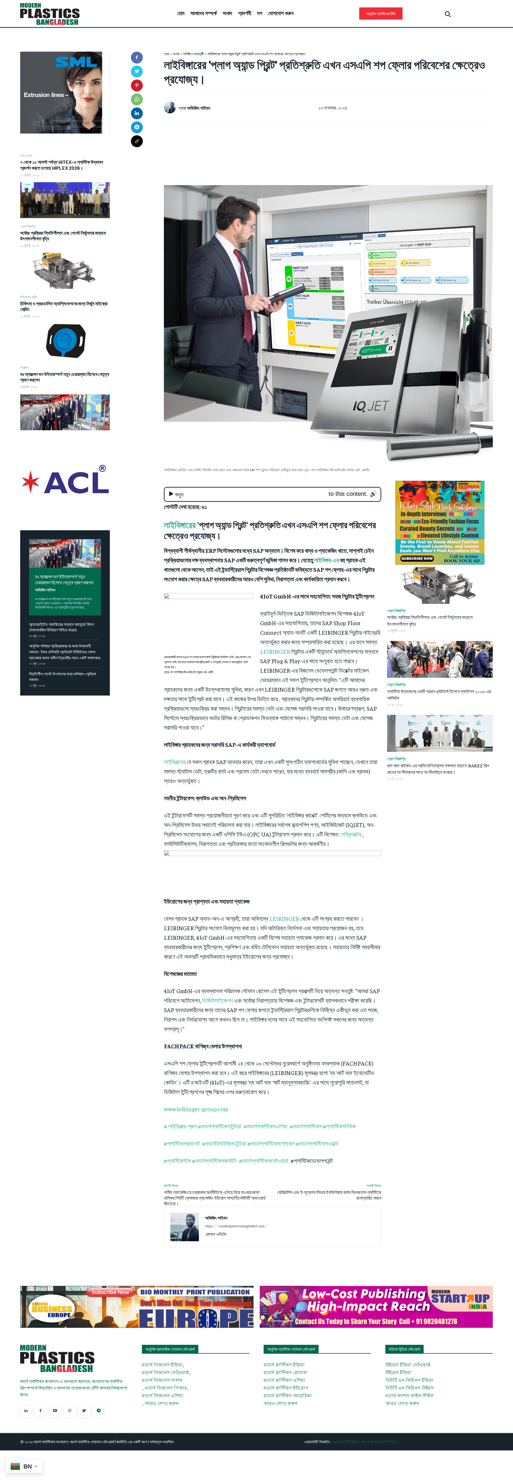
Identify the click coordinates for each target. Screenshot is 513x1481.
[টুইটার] (137, 71)
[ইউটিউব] (55, 1411)
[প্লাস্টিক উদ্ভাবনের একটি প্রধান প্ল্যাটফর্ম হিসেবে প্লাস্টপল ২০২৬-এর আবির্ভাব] (440, 659)
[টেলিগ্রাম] (137, 127)
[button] (447, 13)
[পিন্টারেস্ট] (137, 85)
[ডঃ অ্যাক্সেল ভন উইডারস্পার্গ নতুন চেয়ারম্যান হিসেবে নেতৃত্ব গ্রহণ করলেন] (65, 412)
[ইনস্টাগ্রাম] (69, 1411)
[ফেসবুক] (137, 58)
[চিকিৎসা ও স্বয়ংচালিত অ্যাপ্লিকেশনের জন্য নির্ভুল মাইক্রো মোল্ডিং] (65, 341)
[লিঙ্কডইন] (137, 113)
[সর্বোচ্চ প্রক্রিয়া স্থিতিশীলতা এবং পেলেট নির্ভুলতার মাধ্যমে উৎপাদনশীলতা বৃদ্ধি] (65, 271)
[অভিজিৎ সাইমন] (171, 107)
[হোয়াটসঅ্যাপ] (137, 99)
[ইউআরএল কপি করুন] (137, 141)
